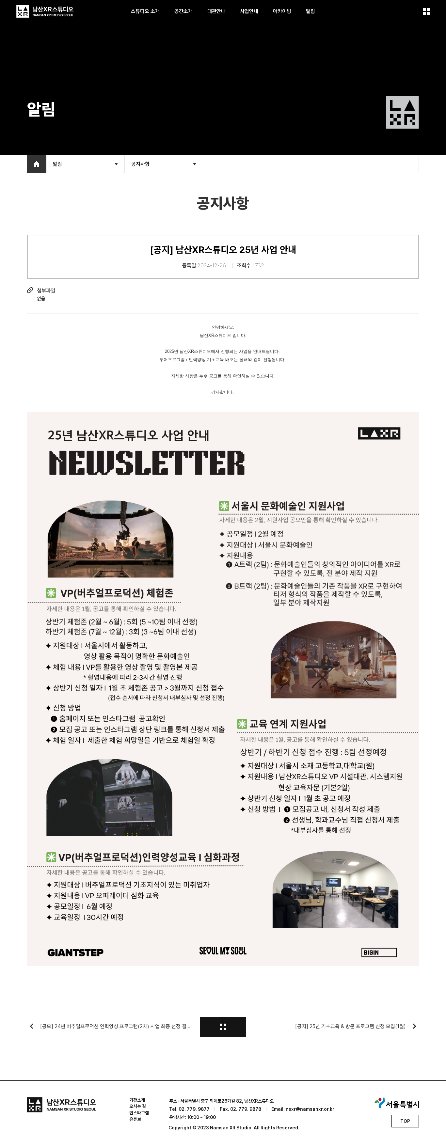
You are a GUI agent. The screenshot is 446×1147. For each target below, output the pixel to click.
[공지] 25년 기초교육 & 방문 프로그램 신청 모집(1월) (350, 1026)
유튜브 (135, 1119)
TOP (405, 1121)
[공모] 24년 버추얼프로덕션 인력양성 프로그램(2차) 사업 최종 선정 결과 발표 (117, 1026)
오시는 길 (137, 1106)
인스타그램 (139, 1112)
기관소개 (137, 1100)
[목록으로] (223, 1027)
